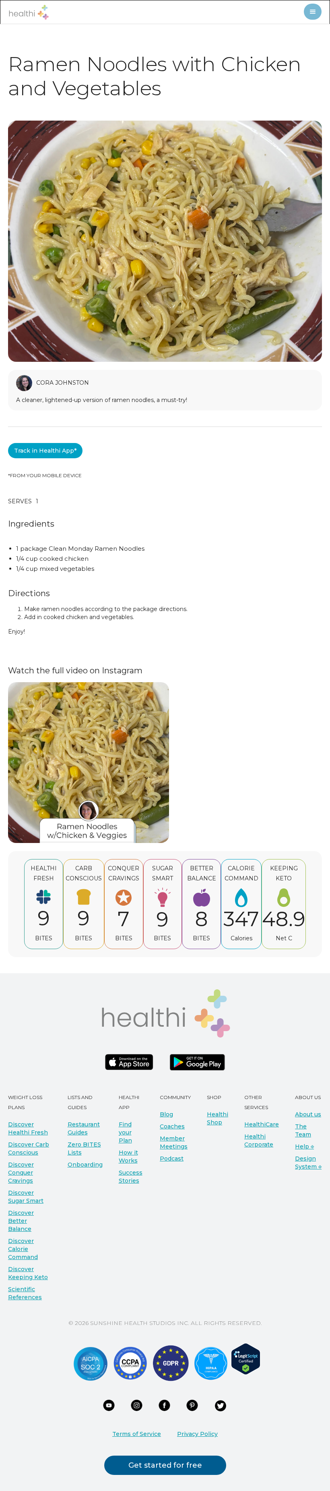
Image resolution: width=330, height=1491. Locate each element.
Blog (166, 1114)
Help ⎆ (304, 1146)
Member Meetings (174, 1142)
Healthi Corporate (258, 1140)
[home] (28, 12)
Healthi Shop (217, 1118)
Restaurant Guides (84, 1128)
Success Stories (130, 1176)
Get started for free (165, 1465)
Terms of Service (136, 1434)
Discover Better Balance (21, 1221)
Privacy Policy (197, 1434)
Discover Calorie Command (23, 1249)
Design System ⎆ (308, 1162)
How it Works (128, 1156)
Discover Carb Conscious (28, 1148)
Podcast (172, 1158)
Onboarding (85, 1164)
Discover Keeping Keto (28, 1273)
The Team (303, 1130)
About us (308, 1114)
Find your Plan (125, 1132)
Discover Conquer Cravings (21, 1172)
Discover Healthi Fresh (28, 1128)
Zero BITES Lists (84, 1148)
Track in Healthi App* (45, 450)
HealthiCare (261, 1124)
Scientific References (25, 1293)
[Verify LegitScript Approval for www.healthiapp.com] (245, 1358)
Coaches (172, 1126)
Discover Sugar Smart (25, 1196)
